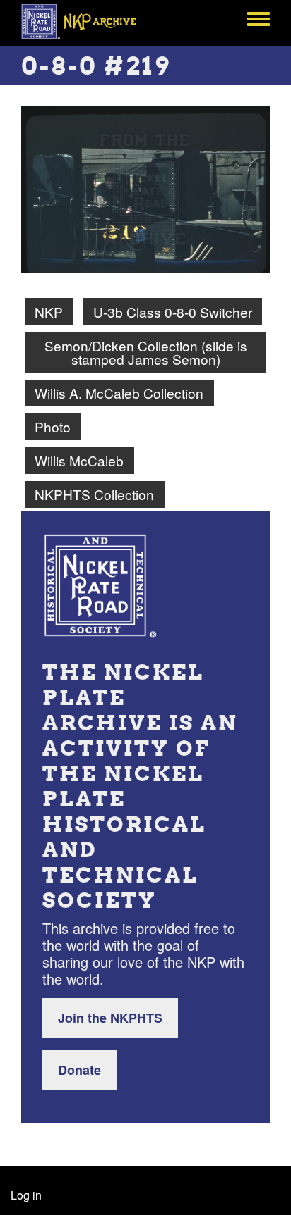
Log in (26, 1195)
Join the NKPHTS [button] (110, 1018)
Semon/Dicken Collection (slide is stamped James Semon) (145, 352)
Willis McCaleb (79, 460)
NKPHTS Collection (94, 494)
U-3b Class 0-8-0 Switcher (172, 311)
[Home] (86, 21)
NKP (49, 311)
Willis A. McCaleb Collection (119, 392)
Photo (53, 426)
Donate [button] (79, 1070)
